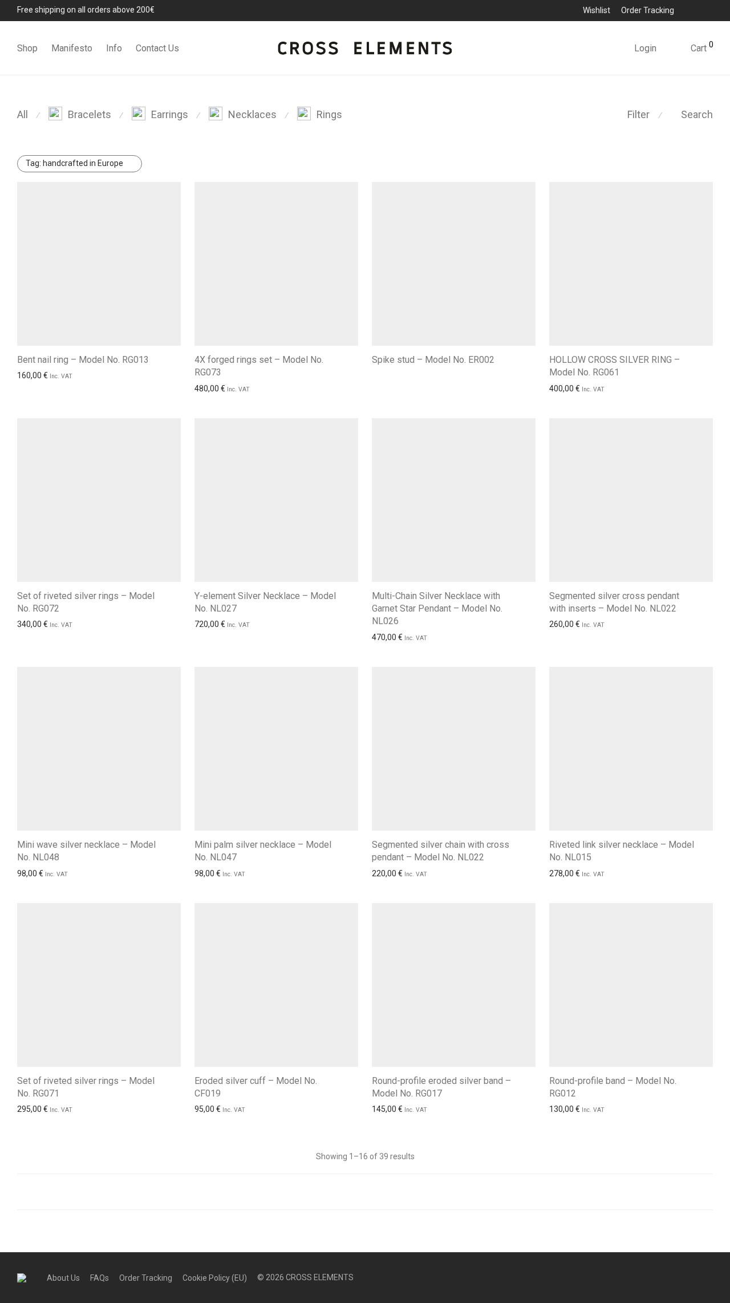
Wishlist (596, 10)
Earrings (169, 114)
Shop (27, 48)
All (22, 114)
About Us (63, 1277)
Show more (34, 375)
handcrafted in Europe (74, 163)
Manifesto (71, 48)
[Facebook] (694, 9)
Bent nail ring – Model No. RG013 (83, 359)
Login (645, 48)
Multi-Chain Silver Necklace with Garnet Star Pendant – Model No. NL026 (437, 608)
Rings (329, 114)
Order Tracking (647, 10)
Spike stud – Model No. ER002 (433, 359)
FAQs (99, 1277)
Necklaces (252, 114)
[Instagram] (709, 9)
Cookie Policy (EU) (214, 1277)
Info (114, 48)
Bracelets (89, 114)
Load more (365, 1191)
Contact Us (157, 48)
